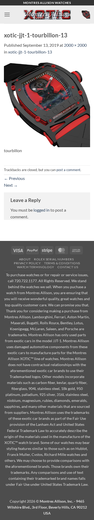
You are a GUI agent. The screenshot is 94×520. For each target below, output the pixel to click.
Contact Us (67, 267)
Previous (14, 178)
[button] (7, 14)
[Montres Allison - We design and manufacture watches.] (47, 14)
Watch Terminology (35, 267)
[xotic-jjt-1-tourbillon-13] (47, 103)
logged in (41, 209)
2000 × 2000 (75, 45)
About (25, 259)
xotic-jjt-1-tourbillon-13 (30, 51)
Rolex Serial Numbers (54, 259)
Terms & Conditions (62, 263)
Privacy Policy (27, 263)
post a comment (68, 170)
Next (11, 185)
